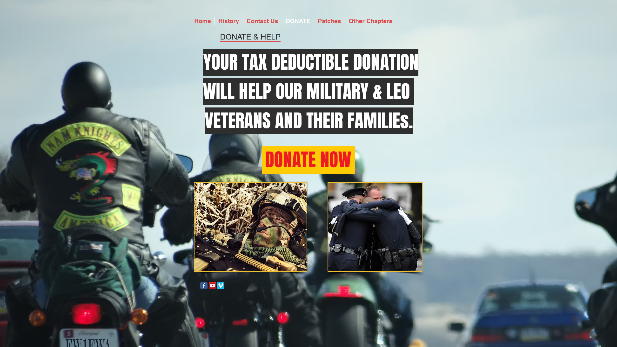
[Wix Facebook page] (204, 285)
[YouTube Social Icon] (212, 285)
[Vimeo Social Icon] (220, 285)
